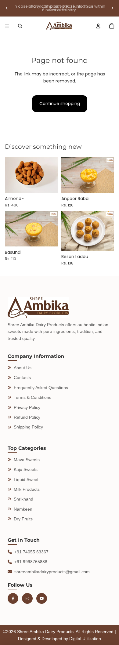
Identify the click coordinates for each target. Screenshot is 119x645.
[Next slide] (112, 8)
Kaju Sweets (26, 469)
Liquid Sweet (26, 479)
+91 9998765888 (30, 561)
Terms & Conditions (32, 397)
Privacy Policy (27, 407)
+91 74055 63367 (31, 551)
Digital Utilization (85, 638)
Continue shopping (59, 103)
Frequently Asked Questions (41, 387)
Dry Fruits (23, 518)
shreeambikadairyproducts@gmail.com (52, 571)
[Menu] (7, 26)
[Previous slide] (6, 8)
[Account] (98, 26)
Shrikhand (23, 499)
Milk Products (27, 489)
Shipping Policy (28, 427)
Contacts (22, 377)
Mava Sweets (27, 459)
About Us (22, 367)
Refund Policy (27, 417)
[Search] (20, 26)
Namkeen (23, 509)
